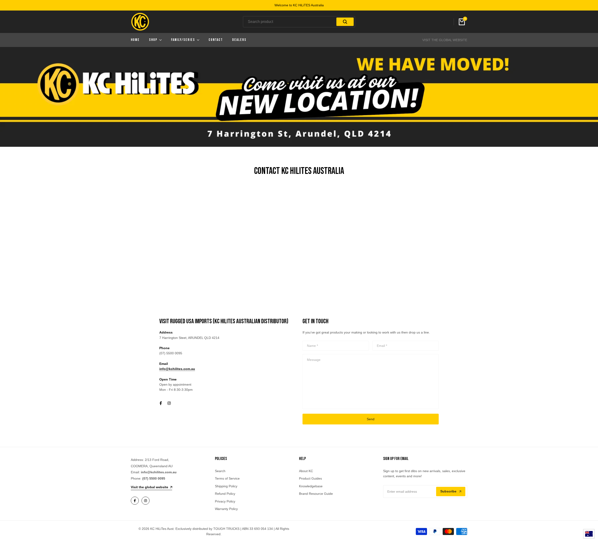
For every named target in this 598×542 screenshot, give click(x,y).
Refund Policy (225, 493)
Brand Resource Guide (316, 493)
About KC (306, 471)
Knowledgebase (311, 486)
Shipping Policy (226, 486)
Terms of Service (227, 478)
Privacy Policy (225, 501)
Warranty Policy (226, 509)
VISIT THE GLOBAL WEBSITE (444, 40)
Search (220, 471)
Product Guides (310, 478)
